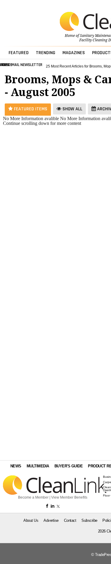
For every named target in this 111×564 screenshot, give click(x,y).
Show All (71, 109)
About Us (30, 520)
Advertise (51, 520)
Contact (70, 520)
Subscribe (89, 520)
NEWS (15, 466)
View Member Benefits (69, 497)
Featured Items (30, 109)
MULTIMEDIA (38, 466)
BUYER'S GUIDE (68, 466)
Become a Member (33, 497)
